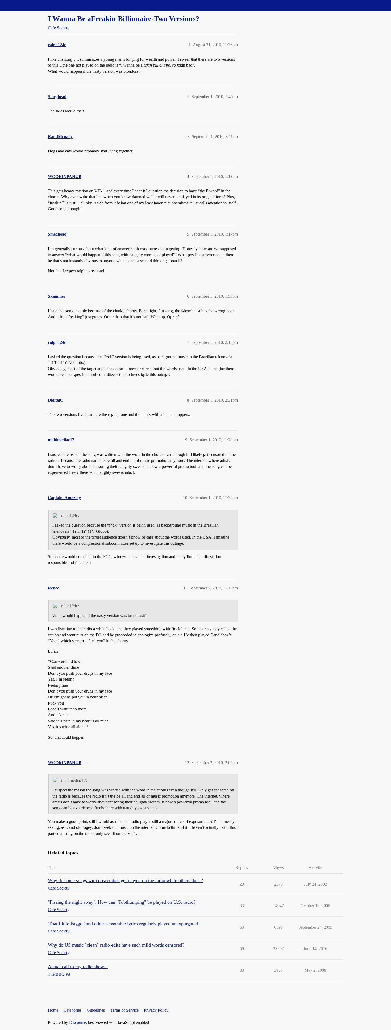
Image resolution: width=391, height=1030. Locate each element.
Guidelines (96, 1010)
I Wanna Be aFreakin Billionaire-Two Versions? (123, 18)
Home (53, 1010)
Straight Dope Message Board (28, 5)
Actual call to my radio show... (78, 966)
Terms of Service (124, 1010)
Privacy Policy (156, 1010)
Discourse (77, 1022)
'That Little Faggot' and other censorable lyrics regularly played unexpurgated (123, 923)
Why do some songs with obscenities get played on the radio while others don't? (125, 880)
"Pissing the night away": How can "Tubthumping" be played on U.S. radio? (122, 902)
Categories (72, 1010)
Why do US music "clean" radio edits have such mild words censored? (116, 945)
